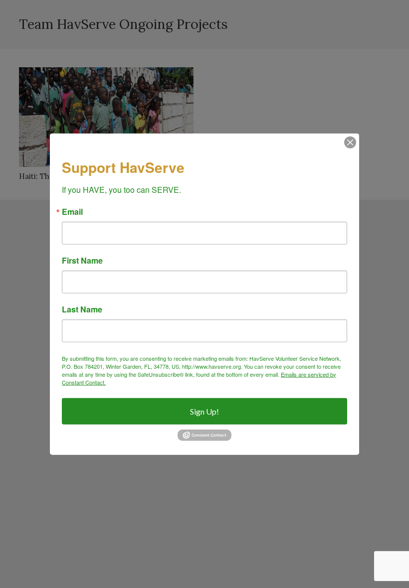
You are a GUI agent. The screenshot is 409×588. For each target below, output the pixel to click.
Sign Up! (204, 411)
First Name (82, 260)
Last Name (82, 309)
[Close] (350, 142)
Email (72, 211)
